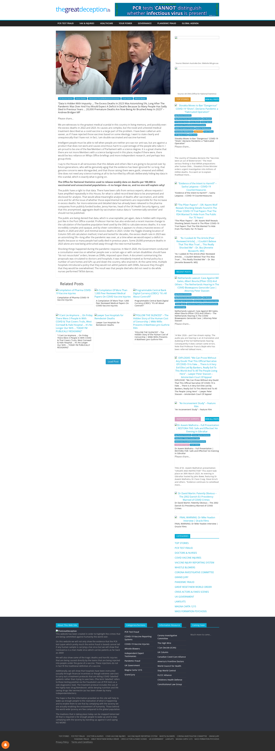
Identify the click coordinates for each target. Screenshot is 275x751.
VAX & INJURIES (86, 23)
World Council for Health (169, 666)
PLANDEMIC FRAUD (166, 23)
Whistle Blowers (132, 648)
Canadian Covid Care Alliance (172, 656)
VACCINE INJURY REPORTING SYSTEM (194, 562)
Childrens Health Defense (170, 679)
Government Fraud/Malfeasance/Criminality (104, 98)
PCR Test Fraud (132, 631)
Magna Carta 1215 (133, 670)
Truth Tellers (127, 98)
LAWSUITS (180, 601)
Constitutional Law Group (170, 684)
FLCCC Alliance (165, 675)
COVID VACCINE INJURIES (188, 557)
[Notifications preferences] (5, 745)
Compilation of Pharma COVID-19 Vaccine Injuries (73, 298)
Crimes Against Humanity (183, 301)
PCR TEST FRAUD (66, 23)
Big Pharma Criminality (183, 115)
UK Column (163, 652)
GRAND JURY (181, 577)
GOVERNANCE (145, 23)
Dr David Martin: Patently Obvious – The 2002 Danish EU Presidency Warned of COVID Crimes (196, 505)
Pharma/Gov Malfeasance (184, 131)
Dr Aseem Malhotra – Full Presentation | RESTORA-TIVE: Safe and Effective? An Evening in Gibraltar (197, 451)
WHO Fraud (193, 135)
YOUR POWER (125, 23)
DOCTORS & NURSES (186, 552)
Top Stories (198, 131)
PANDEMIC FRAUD (184, 582)
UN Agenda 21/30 (181, 135)
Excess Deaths (81, 98)
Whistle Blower (140, 98)
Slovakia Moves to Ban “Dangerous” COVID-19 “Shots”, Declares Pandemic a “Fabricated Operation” (196, 141)
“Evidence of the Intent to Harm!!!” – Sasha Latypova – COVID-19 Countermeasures (195, 194)
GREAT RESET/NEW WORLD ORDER (193, 587)
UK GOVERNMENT (184, 596)
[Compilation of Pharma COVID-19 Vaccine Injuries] (74, 290)
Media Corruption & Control (184, 128)
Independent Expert (182, 445)
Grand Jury (130, 674)
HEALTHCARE (106, 23)
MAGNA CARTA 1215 (185, 606)
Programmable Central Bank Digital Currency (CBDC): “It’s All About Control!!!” (151, 303)
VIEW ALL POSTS (212, 99)
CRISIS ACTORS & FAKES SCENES (192, 591)
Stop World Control (167, 670)
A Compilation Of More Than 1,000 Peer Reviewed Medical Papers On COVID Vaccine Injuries (112, 303)
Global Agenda (206, 122)
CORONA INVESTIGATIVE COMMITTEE (194, 572)
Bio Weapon (207, 119)
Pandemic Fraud (132, 660)
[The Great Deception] (66, 631)
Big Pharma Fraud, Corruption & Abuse (188, 119)
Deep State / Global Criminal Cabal (206, 301)
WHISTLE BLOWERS (185, 567)
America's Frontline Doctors (171, 661)
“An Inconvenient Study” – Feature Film (193, 409)
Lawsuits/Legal (180, 307)
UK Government (132, 665)
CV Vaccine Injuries (65, 98)
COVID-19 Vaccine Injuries (137, 644)
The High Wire (164, 643)
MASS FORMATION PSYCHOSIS (191, 611)
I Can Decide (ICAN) (167, 647)
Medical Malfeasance (203, 128)
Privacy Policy (62, 742)
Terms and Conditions (82, 742)
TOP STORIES (182, 543)
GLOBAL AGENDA (190, 23)
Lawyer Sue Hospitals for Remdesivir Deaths (108, 323)
